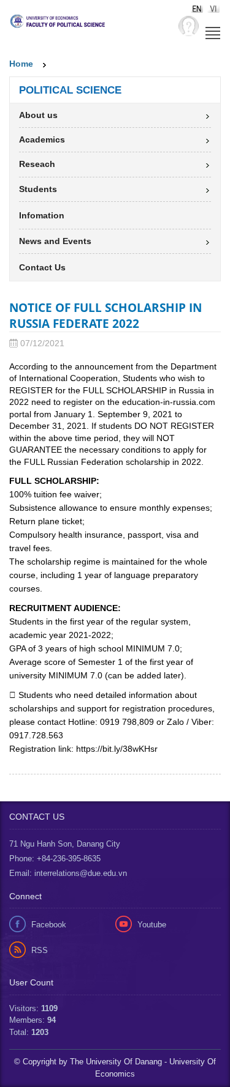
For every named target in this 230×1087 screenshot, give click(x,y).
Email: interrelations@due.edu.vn (68, 873)
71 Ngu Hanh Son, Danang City (64, 843)
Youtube (151, 924)
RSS (39, 950)
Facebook (48, 924)
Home (21, 64)
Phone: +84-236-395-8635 (55, 858)
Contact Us (42, 267)
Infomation (41, 215)
